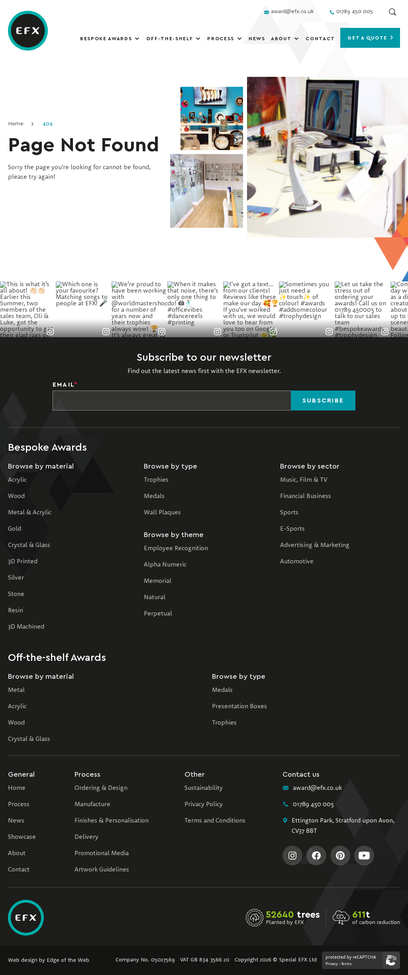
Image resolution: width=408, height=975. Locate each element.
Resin (15, 611)
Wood (16, 496)
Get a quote (368, 37)
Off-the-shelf (169, 38)
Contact (320, 38)
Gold (14, 529)
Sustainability (203, 788)
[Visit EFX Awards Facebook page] (316, 856)
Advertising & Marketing (314, 545)
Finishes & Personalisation (112, 821)
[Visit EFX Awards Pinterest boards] (340, 856)
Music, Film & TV (303, 480)
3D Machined (26, 627)
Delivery (86, 837)
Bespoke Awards (106, 38)
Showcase (22, 837)
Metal (16, 690)
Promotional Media (102, 853)
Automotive (297, 562)
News (257, 38)
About (281, 38)
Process (220, 38)
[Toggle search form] (392, 12)
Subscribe (323, 400)
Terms (346, 964)
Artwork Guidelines (102, 870)
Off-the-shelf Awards (57, 658)
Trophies (156, 480)
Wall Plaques (162, 513)
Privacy (332, 964)
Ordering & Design (101, 788)
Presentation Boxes (239, 706)
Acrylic (17, 480)
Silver (16, 578)
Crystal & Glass (29, 545)
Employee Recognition (176, 548)
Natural (154, 597)
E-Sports (292, 529)
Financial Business (305, 496)
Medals (154, 496)
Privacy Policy (203, 804)
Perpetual (158, 614)
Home (16, 124)
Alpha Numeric (165, 565)
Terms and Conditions (214, 821)
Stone (16, 594)
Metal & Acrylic (29, 513)
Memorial (157, 581)
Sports (289, 513)
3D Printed (22, 562)
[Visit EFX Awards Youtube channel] (364, 856)
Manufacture (92, 804)
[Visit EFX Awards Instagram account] (292, 856)
